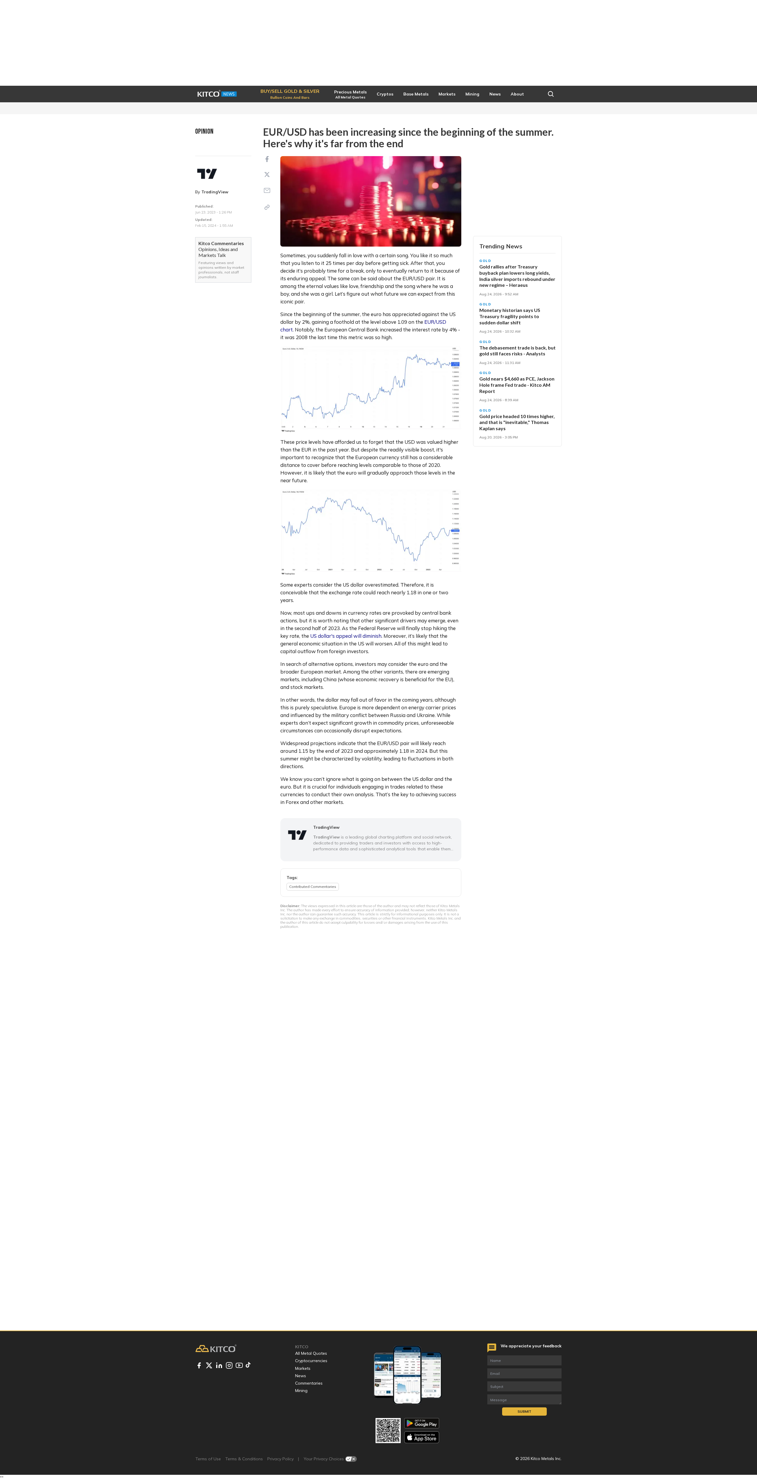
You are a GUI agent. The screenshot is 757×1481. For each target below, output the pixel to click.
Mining (301, 1390)
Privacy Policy (280, 1458)
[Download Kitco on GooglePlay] (421, 1423)
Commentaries (309, 1383)
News (300, 1375)
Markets (302, 1368)
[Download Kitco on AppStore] (421, 1437)
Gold (485, 261)
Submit (524, 1411)
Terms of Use (208, 1458)
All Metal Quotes (311, 1353)
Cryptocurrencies (311, 1360)
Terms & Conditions (244, 1458)
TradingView (215, 192)
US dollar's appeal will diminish (345, 636)
